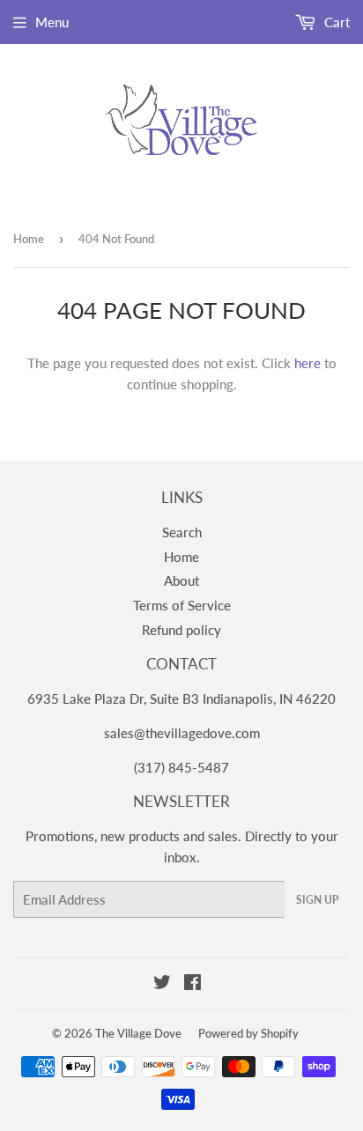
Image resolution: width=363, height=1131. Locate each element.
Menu (52, 22)
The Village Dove (138, 1033)
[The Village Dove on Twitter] (162, 984)
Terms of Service (182, 605)
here (307, 363)
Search (182, 532)
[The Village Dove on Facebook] (192, 984)
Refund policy (181, 630)
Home (28, 239)
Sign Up (317, 899)
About (181, 580)
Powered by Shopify (248, 1033)
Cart (335, 22)
